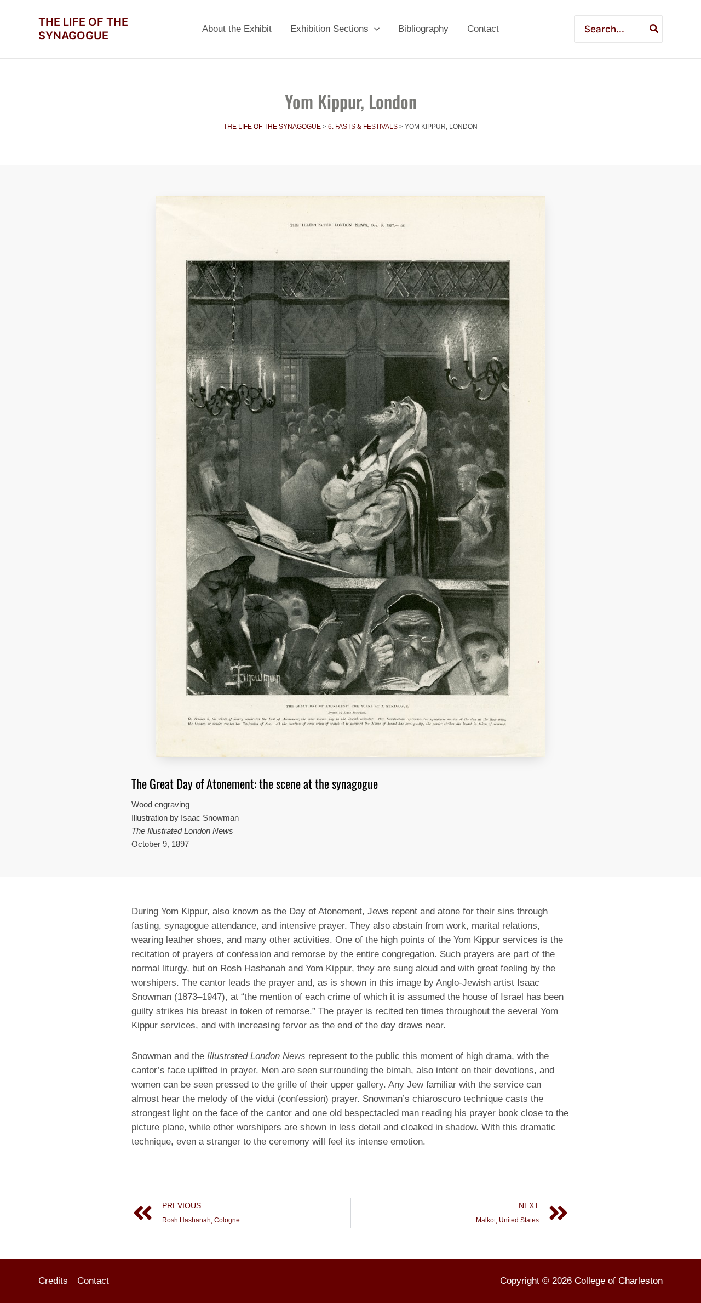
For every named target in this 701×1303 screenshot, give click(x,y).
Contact (483, 29)
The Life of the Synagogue (83, 28)
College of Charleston (618, 1281)
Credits (53, 1281)
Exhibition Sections (329, 29)
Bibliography (423, 29)
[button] (374, 29)
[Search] (654, 29)
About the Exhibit (237, 29)
